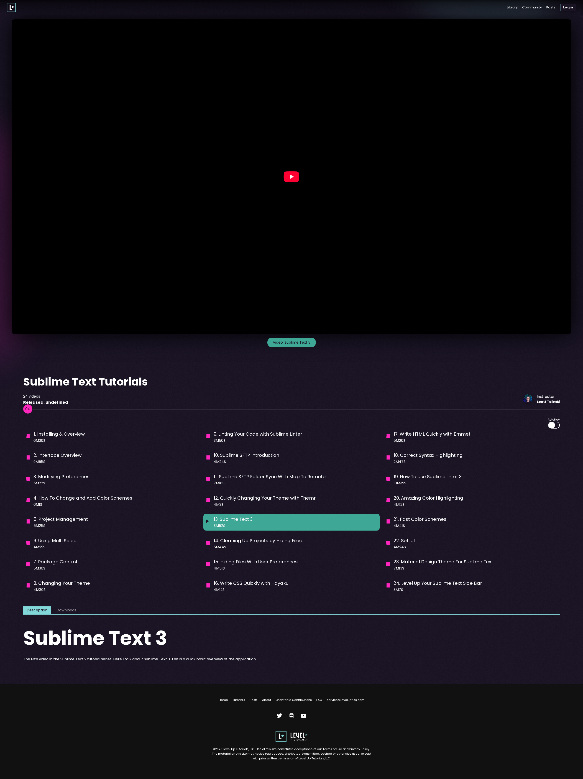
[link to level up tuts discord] (292, 717)
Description (37, 610)
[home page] (291, 741)
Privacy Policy (359, 749)
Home (223, 700)
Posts (550, 7)
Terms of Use (333, 749)
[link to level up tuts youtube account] (304, 717)
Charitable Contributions (294, 700)
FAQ (319, 700)
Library (512, 7)
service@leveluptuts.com (345, 700)
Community (532, 7)
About (266, 700)
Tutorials (239, 700)
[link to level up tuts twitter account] (279, 717)
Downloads (66, 610)
